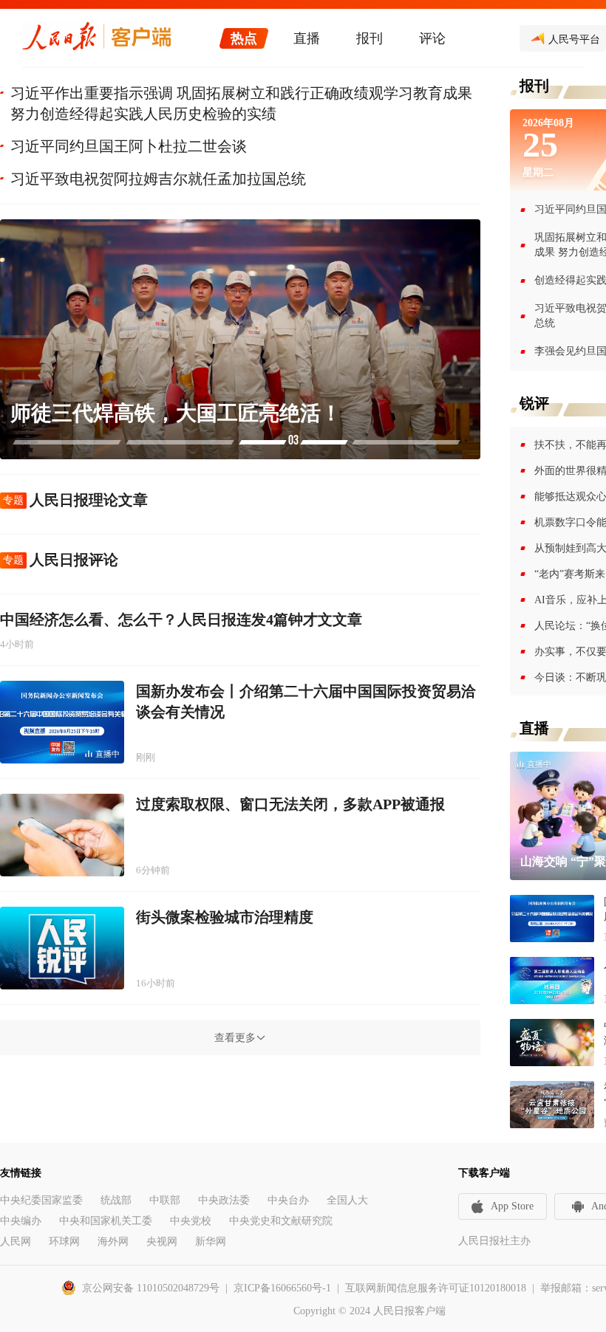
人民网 (15, 1241)
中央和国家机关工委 (105, 1220)
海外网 (113, 1241)
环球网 (64, 1241)
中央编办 (20, 1220)
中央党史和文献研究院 (281, 1220)
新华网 (210, 1241)
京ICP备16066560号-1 (282, 1288)
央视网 (161, 1241)
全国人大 (347, 1200)
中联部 (164, 1200)
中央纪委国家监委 (41, 1200)
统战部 (116, 1200)
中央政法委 (224, 1200)
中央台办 (288, 1200)
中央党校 (190, 1220)
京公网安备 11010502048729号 (150, 1288)
